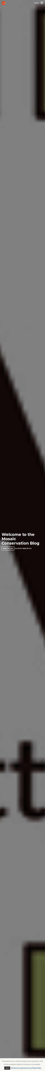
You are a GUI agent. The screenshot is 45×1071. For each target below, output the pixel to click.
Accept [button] (7, 1068)
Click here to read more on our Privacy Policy (26, 1067)
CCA (30, 548)
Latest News (22, 548)
